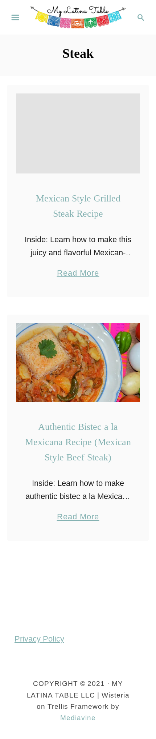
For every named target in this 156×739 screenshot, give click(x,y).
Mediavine (78, 718)
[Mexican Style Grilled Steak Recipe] (78, 133)
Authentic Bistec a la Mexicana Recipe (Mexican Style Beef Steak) (78, 442)
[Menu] (15, 17)
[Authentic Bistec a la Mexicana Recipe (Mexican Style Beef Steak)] (78, 362)
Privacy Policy (39, 638)
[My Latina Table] (78, 16)
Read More (78, 274)
